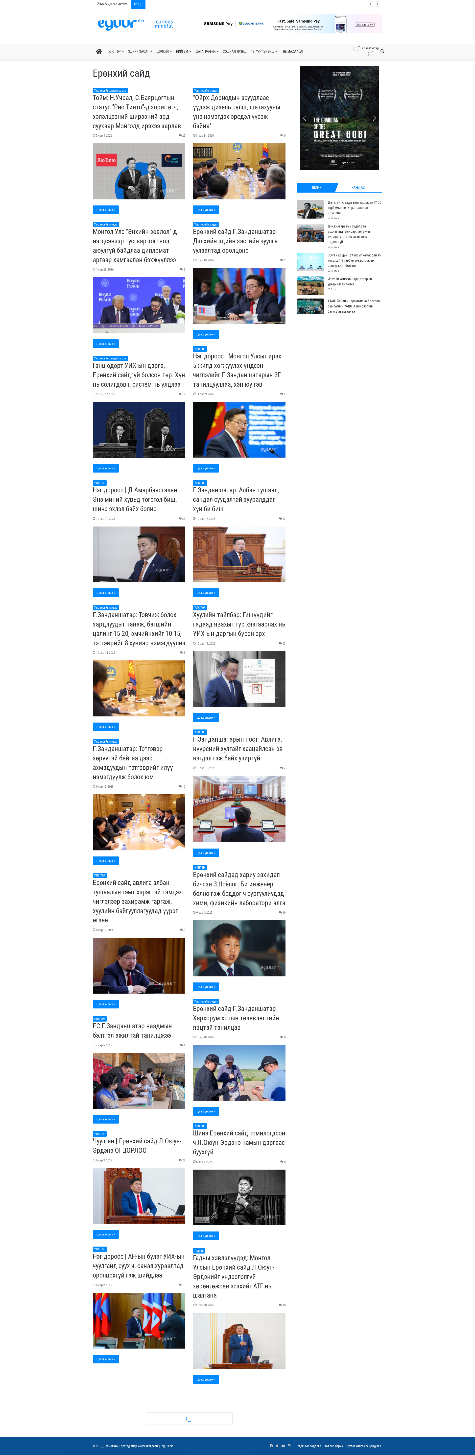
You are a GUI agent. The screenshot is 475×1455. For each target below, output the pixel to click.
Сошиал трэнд (235, 51)
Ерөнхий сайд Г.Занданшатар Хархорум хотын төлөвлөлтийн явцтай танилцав (236, 1018)
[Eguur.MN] (135, 25)
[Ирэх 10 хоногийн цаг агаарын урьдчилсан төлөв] (310, 285)
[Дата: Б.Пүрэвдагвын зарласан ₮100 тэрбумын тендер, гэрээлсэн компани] (310, 209)
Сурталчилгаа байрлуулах (363, 1446)
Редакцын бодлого (308, 1446)
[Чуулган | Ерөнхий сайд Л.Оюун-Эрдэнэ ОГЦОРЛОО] (139, 1196)
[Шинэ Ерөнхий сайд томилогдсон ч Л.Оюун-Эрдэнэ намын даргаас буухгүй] (239, 1198)
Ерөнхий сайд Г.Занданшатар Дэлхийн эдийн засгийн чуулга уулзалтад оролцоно (235, 241)
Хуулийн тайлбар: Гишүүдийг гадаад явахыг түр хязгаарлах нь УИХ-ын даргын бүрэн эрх (239, 624)
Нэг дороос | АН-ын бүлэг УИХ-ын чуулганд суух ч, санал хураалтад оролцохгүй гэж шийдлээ (139, 1266)
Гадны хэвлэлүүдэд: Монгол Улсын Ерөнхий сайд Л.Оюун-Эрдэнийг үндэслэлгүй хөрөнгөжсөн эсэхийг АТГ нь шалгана (234, 1276)
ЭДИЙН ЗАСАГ (138, 51)
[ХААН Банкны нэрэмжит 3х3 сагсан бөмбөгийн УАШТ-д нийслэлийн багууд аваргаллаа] (310, 308)
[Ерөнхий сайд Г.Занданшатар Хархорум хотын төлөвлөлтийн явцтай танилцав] (239, 1073)
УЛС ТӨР (114, 51)
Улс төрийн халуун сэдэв (110, 90)
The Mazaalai (292, 51)
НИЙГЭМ (182, 51)
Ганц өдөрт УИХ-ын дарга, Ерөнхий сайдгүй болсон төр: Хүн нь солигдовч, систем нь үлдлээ (139, 375)
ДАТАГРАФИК (205, 51)
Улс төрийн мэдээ (206, 90)
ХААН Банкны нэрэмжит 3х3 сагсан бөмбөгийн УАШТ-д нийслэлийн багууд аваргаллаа (206, 4)
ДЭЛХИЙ (162, 51)
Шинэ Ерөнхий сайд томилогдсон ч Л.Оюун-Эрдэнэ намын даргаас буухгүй (239, 1142)
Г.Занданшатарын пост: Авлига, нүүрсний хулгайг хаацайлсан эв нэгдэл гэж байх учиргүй (238, 748)
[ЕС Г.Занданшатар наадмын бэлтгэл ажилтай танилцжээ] (139, 1081)
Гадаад (199, 1251)
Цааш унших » (105, 210)
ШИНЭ (317, 187)
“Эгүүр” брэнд (262, 51)
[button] (287, 23)
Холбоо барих (333, 1446)
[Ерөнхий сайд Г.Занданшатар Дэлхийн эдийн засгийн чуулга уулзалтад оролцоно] (239, 296)
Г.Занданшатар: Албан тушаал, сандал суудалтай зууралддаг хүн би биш (236, 499)
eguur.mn (167, 1446)
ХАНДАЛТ (359, 187)
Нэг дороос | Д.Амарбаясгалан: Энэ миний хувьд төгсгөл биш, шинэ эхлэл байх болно (136, 499)
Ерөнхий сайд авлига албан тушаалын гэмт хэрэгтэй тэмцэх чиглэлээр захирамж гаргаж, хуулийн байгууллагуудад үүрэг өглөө (137, 901)
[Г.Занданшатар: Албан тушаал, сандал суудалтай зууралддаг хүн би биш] (239, 554)
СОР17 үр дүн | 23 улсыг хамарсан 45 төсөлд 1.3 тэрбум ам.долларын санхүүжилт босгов (354, 260)
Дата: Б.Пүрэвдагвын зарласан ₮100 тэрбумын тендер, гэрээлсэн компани (354, 208)
